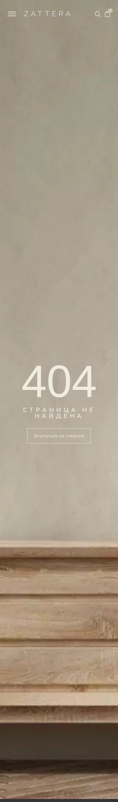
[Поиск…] (97, 14)
